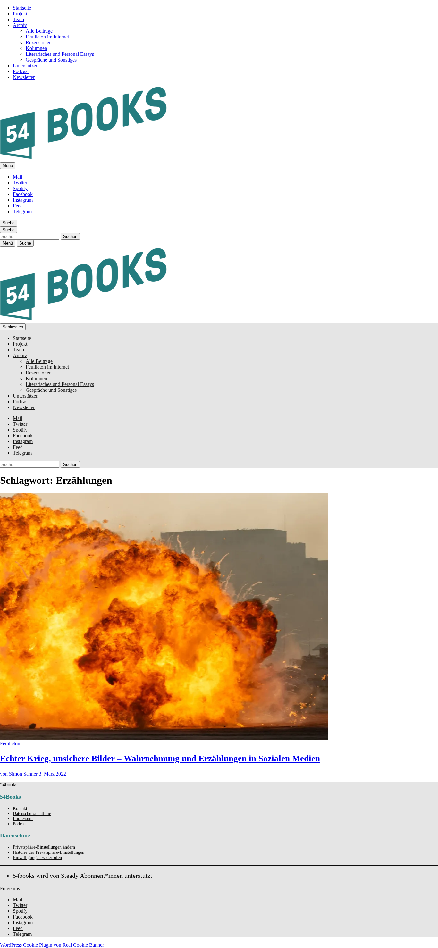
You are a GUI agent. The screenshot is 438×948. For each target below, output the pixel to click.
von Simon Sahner (19, 773)
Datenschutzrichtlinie (32, 813)
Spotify (20, 188)
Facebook (23, 194)
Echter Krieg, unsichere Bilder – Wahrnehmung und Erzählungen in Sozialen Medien (160, 758)
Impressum (23, 818)
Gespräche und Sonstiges (51, 60)
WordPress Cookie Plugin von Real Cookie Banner (52, 945)
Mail (17, 177)
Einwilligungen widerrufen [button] (37, 857)
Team (18, 19)
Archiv (20, 25)
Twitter (20, 182)
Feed (18, 205)
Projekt (20, 13)
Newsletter (24, 77)
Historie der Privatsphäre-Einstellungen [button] (48, 852)
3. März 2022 (52, 773)
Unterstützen (25, 65)
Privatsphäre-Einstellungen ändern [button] (44, 847)
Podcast (21, 71)
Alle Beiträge (39, 31)
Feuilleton (10, 743)
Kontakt (20, 808)
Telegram (22, 211)
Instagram (23, 200)
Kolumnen (36, 48)
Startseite (22, 8)
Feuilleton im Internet (47, 36)
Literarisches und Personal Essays (60, 54)
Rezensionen (39, 42)
